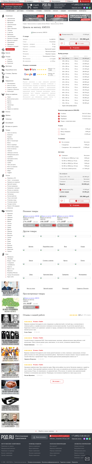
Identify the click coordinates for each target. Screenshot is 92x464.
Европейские (10, 42)
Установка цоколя (12, 202)
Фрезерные (10, 22)
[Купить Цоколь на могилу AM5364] (65, 216)
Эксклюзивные (11, 36)
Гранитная (10, 63)
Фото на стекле (11, 85)
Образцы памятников (55, 450)
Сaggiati (9, 172)
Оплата (55, 11)
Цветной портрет (12, 184)
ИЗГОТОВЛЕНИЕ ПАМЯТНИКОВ (10, 444)
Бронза (9, 101)
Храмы (9, 227)
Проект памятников (34, 450)
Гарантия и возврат (65, 462)
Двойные (9, 26)
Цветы (9, 107)
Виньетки (10, 235)
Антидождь (10, 194)
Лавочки (9, 150)
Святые (9, 225)
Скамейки (10, 156)
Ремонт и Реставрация (13, 206)
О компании (10, 11)
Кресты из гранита (12, 40)
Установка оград (11, 200)
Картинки (10, 213)
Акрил (9, 97)
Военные (9, 245)
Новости (9, 266)
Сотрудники (10, 262)
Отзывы (39, 11)
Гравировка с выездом (13, 188)
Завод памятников (55, 453)
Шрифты (9, 219)
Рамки (9, 241)
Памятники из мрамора (7, 450)
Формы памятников (34, 455)
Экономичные (11, 18)
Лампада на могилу (12, 152)
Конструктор (85, 1)
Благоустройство (11, 196)
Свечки (9, 237)
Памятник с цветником (80, 457)
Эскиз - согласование (13, 180)
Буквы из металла (12, 87)
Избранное (70, 1)
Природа (9, 231)
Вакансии (10, 270)
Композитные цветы (12, 99)
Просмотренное (56, 1)
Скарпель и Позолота (13, 89)
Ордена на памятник (13, 109)
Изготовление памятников (21, 437)
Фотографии (72, 11)
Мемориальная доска (13, 154)
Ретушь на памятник (13, 190)
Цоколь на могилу (79, 453)
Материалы (10, 257)
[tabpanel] (34, 17)
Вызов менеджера (41, 437)
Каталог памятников (6, 453)
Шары (9, 170)
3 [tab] (55, 22)
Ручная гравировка (12, 186)
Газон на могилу (11, 148)
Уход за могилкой (12, 198)
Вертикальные (11, 20)
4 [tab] (56, 22)
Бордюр (9, 136)
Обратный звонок (76, 7)
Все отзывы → (57, 381)
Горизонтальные (11, 24)
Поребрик (10, 160)
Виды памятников (34, 448)
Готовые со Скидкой (12, 46)
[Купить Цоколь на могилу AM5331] (31, 298)
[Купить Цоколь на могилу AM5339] (48, 216)
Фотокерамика (11, 83)
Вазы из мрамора (12, 144)
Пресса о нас (10, 268)
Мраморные (10, 44)
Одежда (9, 251)
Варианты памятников (56, 448)
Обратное (9, 217)
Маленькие (10, 34)
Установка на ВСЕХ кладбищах (12, 4)
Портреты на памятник (13, 182)
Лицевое (9, 215)
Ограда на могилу (79, 446)
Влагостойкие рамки (13, 146)
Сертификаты (11, 264)
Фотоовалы (10, 168)
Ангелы (9, 223)
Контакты (82, 11)
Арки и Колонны (12, 28)
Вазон (9, 142)
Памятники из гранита (7, 446)
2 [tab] (54, 22)
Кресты (9, 229)
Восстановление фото (13, 192)
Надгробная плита (79, 448)
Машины (9, 247)
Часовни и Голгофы (12, 38)
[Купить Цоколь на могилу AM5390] (31, 216)
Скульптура (10, 105)
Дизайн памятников (6, 455)
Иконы (9, 221)
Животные (10, 249)
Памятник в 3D (11, 178)
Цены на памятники (34, 446)
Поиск (42, 1)
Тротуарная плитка (12, 158)
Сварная (9, 59)
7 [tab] (60, 22)
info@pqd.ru (30, 1)
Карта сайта (10, 276)
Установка (30, 11)
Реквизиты (75, 462)
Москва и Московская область (11, 1)
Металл (9, 103)
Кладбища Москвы (12, 272)
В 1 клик (81, 43)
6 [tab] (59, 22)
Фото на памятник (12, 166)
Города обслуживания (13, 274)
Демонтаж (10, 208)
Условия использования (34, 462)
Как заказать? (53, 446)
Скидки (63, 11)
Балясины (10, 134)
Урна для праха (11, 164)
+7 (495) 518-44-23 (80, 4)
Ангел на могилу (12, 132)
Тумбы (9, 162)
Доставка (20, 11)
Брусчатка (10, 138)
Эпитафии (10, 259)
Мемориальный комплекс (8, 448)
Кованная (9, 61)
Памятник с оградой (79, 455)
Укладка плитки (11, 204)
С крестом (10, 32)
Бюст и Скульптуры (12, 140)
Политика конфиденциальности (50, 462)
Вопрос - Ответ (11, 260)
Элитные (9, 30)
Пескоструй (10, 91)
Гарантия (47, 11)
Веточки (9, 233)
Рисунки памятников (34, 453)
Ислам (9, 243)
